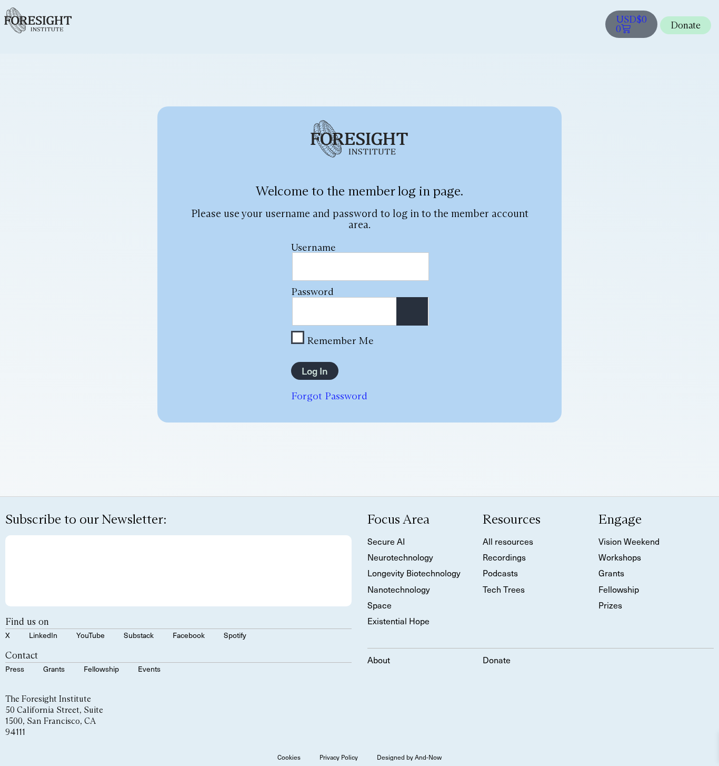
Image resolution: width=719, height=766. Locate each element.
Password (312, 291)
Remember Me (339, 340)
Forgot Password (329, 395)
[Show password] (412, 311)
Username (313, 247)
